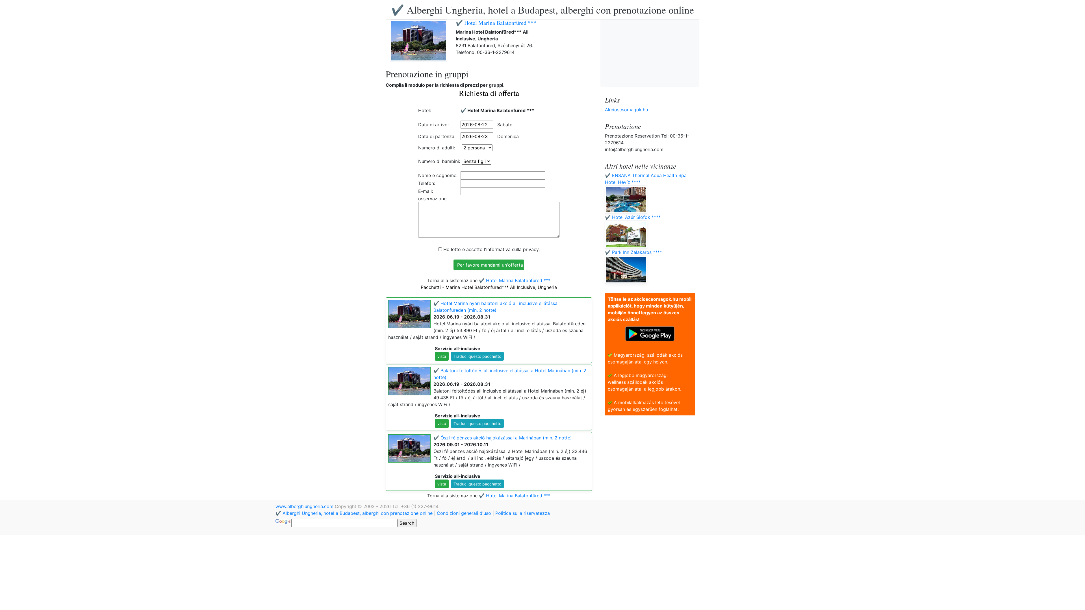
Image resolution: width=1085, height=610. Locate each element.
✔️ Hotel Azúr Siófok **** (633, 217)
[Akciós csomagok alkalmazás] (650, 333)
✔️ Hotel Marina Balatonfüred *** (496, 23)
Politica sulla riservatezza (522, 513)
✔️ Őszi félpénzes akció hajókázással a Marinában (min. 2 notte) (502, 438)
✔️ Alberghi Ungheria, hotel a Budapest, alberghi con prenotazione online (542, 9)
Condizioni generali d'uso (464, 513)
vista (441, 356)
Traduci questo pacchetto (477, 356)
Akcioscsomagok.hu (626, 109)
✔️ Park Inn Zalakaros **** (633, 252)
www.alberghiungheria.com (305, 506)
